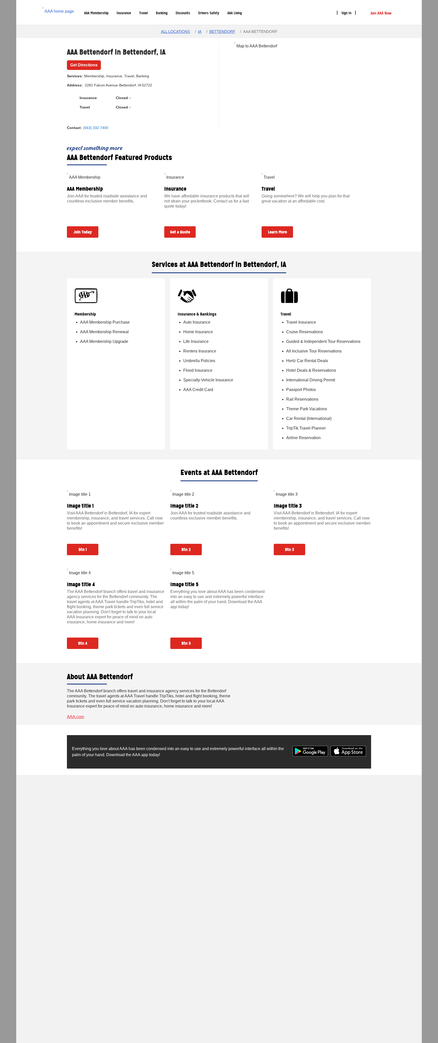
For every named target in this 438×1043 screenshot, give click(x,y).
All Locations (175, 31)
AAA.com (75, 717)
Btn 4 (82, 643)
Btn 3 (289, 549)
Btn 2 (186, 549)
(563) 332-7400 (95, 128)
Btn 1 (83, 549)
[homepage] (59, 12)
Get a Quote (180, 232)
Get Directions (84, 65)
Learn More (277, 232)
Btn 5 (186, 643)
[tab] (125, 98)
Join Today (83, 232)
